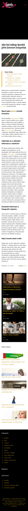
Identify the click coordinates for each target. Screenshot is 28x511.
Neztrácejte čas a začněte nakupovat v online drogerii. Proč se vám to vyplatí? (13, 362)
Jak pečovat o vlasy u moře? (11, 377)
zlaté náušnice (15, 118)
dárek (13, 111)
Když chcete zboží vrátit (14, 86)
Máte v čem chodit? (11, 335)
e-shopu (4, 106)
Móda (25, 265)
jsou (24, 134)
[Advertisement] (14, 23)
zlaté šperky (11, 154)
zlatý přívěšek (9, 130)
